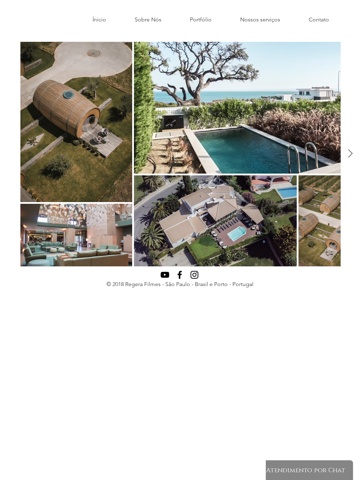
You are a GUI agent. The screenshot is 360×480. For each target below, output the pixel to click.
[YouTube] (165, 275)
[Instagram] (194, 275)
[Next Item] (350, 153)
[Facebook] (179, 275)
